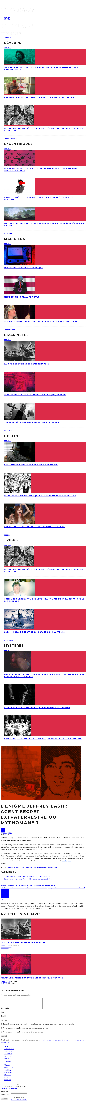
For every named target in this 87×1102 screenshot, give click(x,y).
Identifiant (4, 1091)
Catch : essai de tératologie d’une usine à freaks (34, 632)
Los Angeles (66, 861)
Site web (4, 1020)
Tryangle (8, 832)
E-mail (3, 1016)
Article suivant (6, 888)
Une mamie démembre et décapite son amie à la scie (34, 885)
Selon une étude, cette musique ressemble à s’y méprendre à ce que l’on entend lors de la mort (48, 888)
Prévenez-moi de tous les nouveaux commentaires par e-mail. (25, 1028)
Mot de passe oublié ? (19, 1100)
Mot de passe (6, 1094)
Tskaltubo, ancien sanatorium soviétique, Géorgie (35, 395)
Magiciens (9, 234)
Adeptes (7, 19)
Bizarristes (9, 330)
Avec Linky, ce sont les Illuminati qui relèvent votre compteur (43, 739)
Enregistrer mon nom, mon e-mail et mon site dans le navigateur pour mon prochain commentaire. (38, 1024)
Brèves (9, 833)
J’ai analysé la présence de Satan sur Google (32, 422)
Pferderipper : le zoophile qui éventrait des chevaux (37, 708)
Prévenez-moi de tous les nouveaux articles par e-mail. (23, 1032)
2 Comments (4, 983)
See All (7, 48)
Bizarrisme (4, 833)
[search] (18, 1084)
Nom (2, 1012)
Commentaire (6, 1008)
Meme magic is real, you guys (21, 297)
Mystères (8, 640)
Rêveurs (8, 38)
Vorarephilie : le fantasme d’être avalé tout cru (34, 527)
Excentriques (10, 139)
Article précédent (7, 885)
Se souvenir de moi (20, 1097)
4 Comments (4, 948)
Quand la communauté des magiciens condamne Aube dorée (40, 321)
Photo (9, 947)
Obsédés (8, 431)
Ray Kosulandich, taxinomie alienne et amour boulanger (39, 97)
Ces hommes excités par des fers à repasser (31, 465)
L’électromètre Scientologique (23, 268)
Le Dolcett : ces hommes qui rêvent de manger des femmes (40, 496)
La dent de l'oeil (6, 945)
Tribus (7, 535)
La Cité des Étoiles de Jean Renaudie (26, 364)
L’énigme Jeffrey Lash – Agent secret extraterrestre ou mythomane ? (33, 867)
